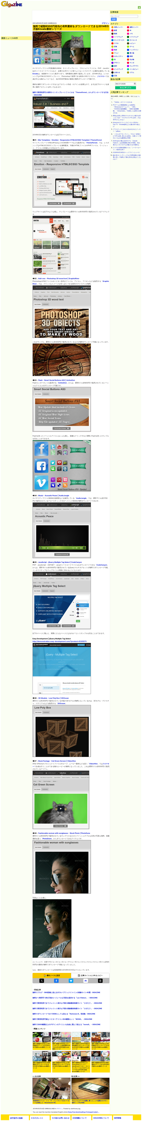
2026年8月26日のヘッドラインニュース (126, 152)
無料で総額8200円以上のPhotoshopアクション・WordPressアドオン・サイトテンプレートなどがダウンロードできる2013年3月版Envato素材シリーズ (81, 1067)
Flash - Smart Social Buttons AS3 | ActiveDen (56, 380)
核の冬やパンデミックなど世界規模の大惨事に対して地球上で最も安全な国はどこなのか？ (127, 157)
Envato (35, 74)
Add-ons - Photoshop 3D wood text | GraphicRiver (58, 278)
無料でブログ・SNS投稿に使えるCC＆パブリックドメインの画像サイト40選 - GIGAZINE (66, 992)
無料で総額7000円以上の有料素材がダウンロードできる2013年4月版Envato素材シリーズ (100, 1046)
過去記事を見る (125, 88)
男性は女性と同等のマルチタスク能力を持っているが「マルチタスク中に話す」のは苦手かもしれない (127, 117)
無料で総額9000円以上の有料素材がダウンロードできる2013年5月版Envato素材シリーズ (61, 1065)
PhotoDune (47, 839)
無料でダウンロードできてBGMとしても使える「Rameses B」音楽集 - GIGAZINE (64, 1014)
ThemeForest (91, 143)
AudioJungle (81, 498)
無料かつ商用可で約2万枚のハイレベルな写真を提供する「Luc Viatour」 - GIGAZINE (65, 998)
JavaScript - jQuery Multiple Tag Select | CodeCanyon (60, 562)
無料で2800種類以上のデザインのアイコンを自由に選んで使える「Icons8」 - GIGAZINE (66, 1024)
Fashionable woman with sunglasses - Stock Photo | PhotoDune (64, 833)
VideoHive (93, 764)
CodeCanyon (101, 565)
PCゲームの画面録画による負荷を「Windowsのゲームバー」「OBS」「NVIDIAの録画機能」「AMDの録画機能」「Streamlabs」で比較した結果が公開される (127, 109)
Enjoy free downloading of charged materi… (83, 1112)
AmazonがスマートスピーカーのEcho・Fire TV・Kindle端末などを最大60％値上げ (126, 124)
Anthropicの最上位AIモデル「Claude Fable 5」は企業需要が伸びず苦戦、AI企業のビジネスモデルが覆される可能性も (126, 143)
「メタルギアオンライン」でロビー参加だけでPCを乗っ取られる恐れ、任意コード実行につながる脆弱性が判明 (127, 136)
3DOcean (61, 703)
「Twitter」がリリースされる (122, 102)
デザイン (105, 23)
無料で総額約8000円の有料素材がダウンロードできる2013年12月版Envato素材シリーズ (41, 1065)
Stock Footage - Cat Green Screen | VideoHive (57, 761)
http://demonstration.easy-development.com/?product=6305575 (59, 641)
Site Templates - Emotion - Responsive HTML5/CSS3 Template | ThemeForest (70, 140)
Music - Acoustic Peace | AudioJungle (53, 495)
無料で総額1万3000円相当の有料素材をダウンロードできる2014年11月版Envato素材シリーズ (81, 1046)
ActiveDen (62, 383)
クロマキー (101, 76)
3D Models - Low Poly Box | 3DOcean (53, 698)
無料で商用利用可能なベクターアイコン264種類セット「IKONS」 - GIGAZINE (62, 1019)
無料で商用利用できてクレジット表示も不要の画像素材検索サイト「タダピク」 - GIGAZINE (67, 1003)
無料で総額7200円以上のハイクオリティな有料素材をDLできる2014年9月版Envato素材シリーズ (61, 1046)
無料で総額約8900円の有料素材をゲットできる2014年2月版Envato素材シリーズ (100, 1064)
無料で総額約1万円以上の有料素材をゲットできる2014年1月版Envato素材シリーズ (41, 1045)
